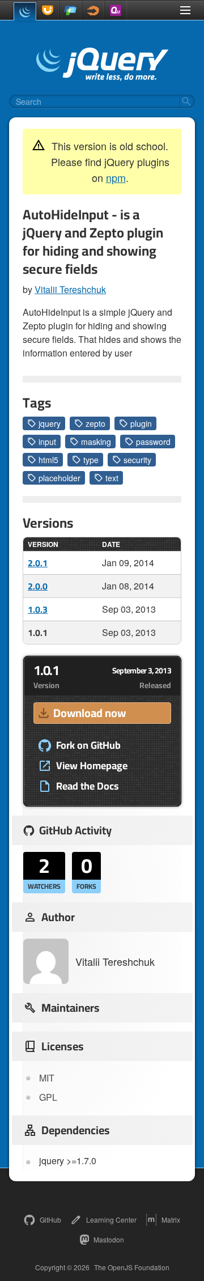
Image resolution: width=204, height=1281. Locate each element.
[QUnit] (115, 10)
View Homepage (92, 766)
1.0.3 (38, 609)
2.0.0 (38, 586)
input (47, 441)
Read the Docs (87, 786)
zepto (95, 423)
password (153, 441)
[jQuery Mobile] (70, 10)
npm (116, 177)
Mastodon (109, 1239)
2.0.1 (38, 562)
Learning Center (111, 1219)
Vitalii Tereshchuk (70, 289)
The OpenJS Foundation (131, 1267)
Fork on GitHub (88, 745)
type (91, 459)
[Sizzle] (93, 10)
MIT (46, 1077)
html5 (48, 459)
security (137, 459)
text (111, 477)
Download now (89, 712)
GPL (48, 1097)
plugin (141, 423)
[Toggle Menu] (185, 10)
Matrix (171, 1219)
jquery (50, 423)
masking (96, 441)
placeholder (59, 477)
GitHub (50, 1219)
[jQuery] (25, 11)
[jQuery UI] (47, 10)
